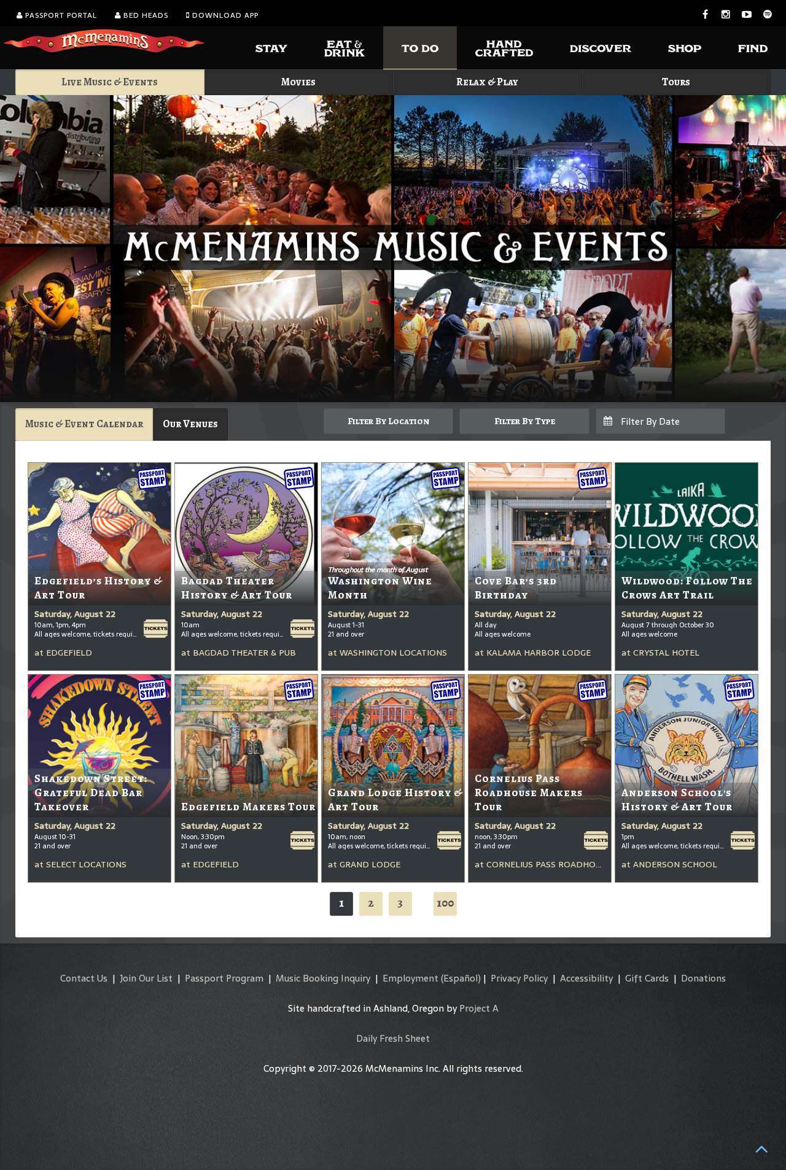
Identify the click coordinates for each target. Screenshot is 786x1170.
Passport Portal (60, 15)
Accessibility (586, 978)
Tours (676, 82)
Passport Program (224, 978)
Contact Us (83, 978)
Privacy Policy (519, 978)
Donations (703, 978)
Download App (224, 15)
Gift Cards (647, 978)
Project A (479, 1008)
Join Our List (146, 978)
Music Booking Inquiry (323, 978)
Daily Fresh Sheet (393, 1038)
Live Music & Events (109, 82)
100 (445, 902)
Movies (298, 82)
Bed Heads (144, 15)
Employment (410, 978)
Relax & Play (487, 82)
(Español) (461, 978)
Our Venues (190, 424)
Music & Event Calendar (84, 424)
